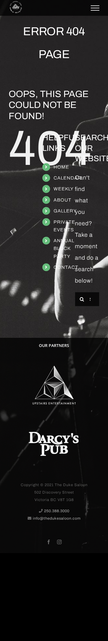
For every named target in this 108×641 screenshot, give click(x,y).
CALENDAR (68, 177)
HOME (61, 167)
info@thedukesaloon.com (57, 518)
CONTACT (66, 267)
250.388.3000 (56, 511)
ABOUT (62, 200)
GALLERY (65, 210)
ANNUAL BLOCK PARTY (64, 248)
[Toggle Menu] (95, 8)
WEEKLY (63, 188)
